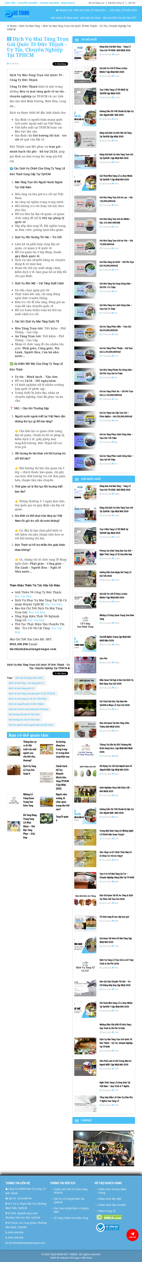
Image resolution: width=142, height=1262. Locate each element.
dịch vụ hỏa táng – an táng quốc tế (27, 683)
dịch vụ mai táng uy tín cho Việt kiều (28, 698)
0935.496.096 (15, 1237)
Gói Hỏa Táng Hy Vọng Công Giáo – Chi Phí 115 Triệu (116, 285)
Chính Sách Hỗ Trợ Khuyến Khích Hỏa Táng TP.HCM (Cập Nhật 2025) (62, 777)
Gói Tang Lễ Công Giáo (65, 17)
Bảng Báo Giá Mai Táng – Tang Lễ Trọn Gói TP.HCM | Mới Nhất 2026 (115, 48)
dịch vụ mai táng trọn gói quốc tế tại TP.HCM (32, 693)
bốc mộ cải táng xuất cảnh (30, 677)
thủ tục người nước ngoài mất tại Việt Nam (31, 724)
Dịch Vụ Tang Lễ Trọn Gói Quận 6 (29, 769)
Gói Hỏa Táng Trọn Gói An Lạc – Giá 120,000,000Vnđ (116, 199)
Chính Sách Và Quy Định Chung (112, 1190)
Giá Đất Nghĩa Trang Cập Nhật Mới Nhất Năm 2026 (115, 638)
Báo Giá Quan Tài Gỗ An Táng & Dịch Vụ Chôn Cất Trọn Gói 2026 (116, 897)
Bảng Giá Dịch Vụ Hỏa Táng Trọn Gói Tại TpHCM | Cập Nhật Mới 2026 (116, 156)
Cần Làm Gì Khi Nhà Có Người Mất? (71, 1210)
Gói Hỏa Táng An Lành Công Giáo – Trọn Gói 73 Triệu (116, 306)
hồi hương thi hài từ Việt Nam (25, 714)
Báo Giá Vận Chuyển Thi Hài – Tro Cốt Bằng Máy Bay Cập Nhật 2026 (115, 983)
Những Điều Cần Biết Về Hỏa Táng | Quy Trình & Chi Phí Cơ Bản (116, 1026)
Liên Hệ (131, 3)
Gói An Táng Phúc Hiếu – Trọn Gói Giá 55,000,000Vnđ (115, 328)
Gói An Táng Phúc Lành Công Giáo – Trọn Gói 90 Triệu (116, 457)
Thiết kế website (59, 1257)
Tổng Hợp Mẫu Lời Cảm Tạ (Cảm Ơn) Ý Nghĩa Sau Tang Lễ (116, 1099)
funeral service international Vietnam (29, 709)
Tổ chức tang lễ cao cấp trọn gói (114, 916)
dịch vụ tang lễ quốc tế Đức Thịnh (27, 703)
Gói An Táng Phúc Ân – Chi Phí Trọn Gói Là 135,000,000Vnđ (116, 393)
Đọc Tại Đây (23, 596)
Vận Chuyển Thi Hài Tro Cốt (119, 17)
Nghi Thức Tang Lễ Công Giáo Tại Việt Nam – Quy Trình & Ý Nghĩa (115, 1084)
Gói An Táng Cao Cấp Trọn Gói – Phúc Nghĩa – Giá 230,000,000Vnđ (116, 414)
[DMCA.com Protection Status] (116, 1217)
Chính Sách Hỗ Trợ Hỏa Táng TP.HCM (71, 1190)
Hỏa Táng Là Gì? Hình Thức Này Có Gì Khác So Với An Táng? (116, 853)
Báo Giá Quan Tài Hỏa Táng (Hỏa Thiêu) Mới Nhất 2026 (114, 724)
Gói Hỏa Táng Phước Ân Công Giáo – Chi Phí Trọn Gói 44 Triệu (117, 371)
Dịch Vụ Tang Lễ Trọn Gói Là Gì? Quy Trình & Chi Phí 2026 (117, 961)
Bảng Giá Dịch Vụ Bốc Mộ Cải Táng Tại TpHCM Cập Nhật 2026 (116, 134)
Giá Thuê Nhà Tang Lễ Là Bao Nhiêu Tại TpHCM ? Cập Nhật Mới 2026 (116, 177)
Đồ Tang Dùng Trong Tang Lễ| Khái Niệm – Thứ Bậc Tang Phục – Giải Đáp (30, 826)
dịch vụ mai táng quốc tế (22, 688)
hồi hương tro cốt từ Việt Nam (25, 719)
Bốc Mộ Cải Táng (90, 17)
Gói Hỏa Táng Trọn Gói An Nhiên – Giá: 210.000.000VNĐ (115, 220)
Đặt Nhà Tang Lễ (116, 3)
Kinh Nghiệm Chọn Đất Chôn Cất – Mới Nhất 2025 (115, 789)
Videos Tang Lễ (107, 1211)
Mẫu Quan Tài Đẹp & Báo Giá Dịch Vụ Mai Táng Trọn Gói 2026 (117, 681)
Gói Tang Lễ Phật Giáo (123, 10)
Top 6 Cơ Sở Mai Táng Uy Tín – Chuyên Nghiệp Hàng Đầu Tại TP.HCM (117, 875)
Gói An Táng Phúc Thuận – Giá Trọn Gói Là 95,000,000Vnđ (116, 349)
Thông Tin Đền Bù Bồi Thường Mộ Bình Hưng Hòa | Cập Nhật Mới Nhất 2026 (116, 748)
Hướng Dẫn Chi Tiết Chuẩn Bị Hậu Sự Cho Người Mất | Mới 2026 (117, 113)
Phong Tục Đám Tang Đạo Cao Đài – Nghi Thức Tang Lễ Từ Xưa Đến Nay (116, 552)
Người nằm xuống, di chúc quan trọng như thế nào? (62, 801)
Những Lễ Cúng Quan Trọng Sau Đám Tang (28, 799)
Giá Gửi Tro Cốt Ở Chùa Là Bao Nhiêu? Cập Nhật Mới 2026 (113, 70)
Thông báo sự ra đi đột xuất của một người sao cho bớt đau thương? (30, 751)
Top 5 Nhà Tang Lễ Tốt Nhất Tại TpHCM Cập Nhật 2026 (114, 91)
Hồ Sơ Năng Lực (97, 3)
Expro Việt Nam (83, 1257)
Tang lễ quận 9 (62, 818)
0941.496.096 (15, 1232)
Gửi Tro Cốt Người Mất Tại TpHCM (69, 1200)
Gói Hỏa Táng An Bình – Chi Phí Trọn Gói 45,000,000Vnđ (117, 263)
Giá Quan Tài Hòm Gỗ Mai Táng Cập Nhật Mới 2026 (116, 940)
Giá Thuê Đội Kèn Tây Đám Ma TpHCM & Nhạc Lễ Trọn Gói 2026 (115, 703)
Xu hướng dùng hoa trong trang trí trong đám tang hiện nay (62, 749)
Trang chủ (65, 10)
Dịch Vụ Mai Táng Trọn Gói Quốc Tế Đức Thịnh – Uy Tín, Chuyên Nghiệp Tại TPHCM (38, 666)
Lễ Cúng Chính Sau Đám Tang (71, 1218)
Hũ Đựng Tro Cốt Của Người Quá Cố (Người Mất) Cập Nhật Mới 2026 (116, 767)
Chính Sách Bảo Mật (109, 1198)
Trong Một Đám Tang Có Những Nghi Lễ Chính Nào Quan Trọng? (116, 832)
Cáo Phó (103, 658)
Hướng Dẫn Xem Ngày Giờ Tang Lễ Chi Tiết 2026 (115, 574)
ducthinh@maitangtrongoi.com (27, 1242)
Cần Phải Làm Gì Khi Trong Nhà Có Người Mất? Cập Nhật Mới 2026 (115, 1062)
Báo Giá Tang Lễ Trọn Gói (89, 10)
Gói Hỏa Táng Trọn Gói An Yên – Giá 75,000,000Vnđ (116, 242)
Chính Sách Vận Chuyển (112, 1204)
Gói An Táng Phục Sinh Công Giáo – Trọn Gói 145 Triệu (116, 436)
